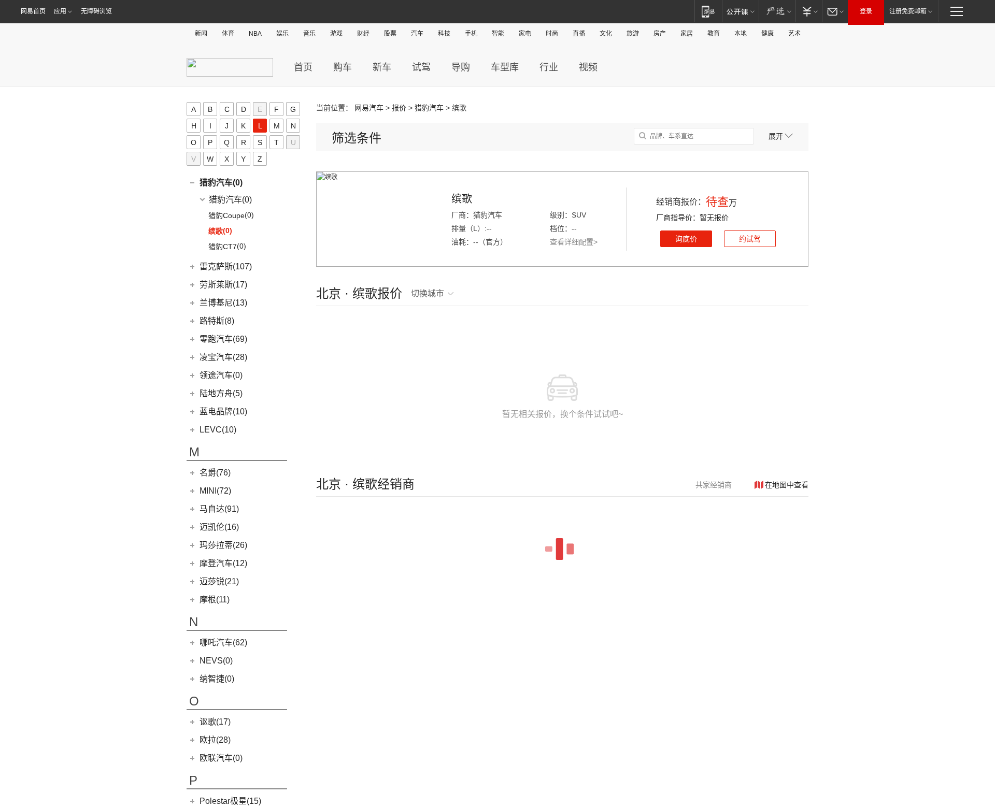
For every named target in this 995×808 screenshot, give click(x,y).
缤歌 (461, 199)
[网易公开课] (740, 11)
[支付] (808, 11)
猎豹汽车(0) (221, 182)
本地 (740, 33)
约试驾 (750, 239)
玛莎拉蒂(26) (223, 545)
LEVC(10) (218, 429)
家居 (686, 33)
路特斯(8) (217, 320)
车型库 (505, 67)
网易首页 (33, 11)
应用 (60, 11)
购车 (342, 67)
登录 (866, 11)
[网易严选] (777, 11)
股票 (390, 33)
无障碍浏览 (96, 11)
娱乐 (282, 33)
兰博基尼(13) (223, 302)
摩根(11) (215, 599)
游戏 (336, 33)
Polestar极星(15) (230, 801)
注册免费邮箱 (908, 11)
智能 (498, 33)
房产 (659, 33)
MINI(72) (215, 490)
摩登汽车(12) (223, 563)
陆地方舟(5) (221, 393)
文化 (606, 33)
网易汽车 (368, 108)
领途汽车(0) (221, 375)
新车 (382, 67)
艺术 (794, 33)
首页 (303, 67)
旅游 (633, 33)
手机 (471, 33)
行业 (548, 67)
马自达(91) (219, 508)
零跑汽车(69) (223, 339)
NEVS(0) (216, 660)
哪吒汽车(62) (223, 642)
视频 (588, 67)
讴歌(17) (215, 721)
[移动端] (708, 11)
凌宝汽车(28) (223, 357)
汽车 (417, 33)
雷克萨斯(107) (226, 266)
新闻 (201, 33)
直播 (579, 33)
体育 (228, 33)
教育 (713, 33)
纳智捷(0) (217, 678)
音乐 (309, 33)
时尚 (552, 33)
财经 (363, 33)
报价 (399, 108)
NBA (255, 33)
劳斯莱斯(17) (223, 284)
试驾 (421, 67)
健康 (767, 33)
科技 (444, 33)
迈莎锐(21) (219, 581)
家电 (525, 33)
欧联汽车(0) (221, 758)
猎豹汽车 (429, 108)
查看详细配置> (574, 242)
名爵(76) (215, 472)
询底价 (686, 239)
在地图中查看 (786, 485)
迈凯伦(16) (219, 527)
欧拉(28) (215, 739)
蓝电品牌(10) (223, 411)
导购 (460, 67)
